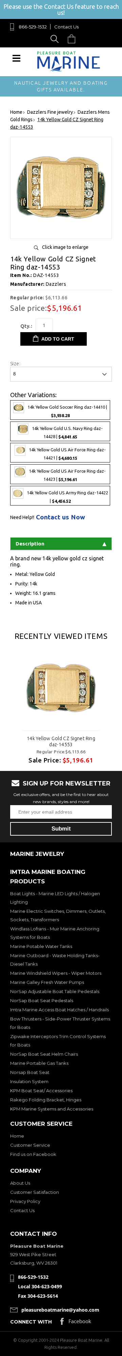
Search (55, 39)
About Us (20, 1183)
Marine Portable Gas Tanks (39, 1063)
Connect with (31, 1322)
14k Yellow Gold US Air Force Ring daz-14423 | (67, 475)
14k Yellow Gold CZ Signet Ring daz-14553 (61, 741)
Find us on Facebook (33, 1154)
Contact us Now (60, 517)
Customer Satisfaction (34, 1192)
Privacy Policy (25, 1201)
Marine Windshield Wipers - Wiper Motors (55, 973)
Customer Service (30, 1145)
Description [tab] (30, 543)
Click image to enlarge (65, 247)
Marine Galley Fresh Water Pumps (47, 982)
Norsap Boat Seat (29, 1072)
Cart (73, 39)
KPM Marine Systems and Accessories (51, 1109)
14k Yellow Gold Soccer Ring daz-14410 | (67, 411)
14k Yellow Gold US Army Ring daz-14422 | (67, 496)
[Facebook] (75, 1323)
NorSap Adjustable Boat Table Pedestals (54, 991)
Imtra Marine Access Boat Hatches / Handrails (59, 1009)
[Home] (68, 70)
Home (17, 1136)
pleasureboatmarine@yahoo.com (60, 1310)
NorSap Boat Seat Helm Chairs (44, 1054)
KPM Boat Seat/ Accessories (41, 1090)
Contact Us (66, 26)
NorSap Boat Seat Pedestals (41, 1000)
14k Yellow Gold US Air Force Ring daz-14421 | (67, 454)
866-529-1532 (33, 26)
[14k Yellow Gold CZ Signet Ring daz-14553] (61, 231)
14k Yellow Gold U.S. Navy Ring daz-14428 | (67, 432)
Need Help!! (22, 517)
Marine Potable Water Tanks (41, 946)
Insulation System (29, 1081)
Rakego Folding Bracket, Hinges (45, 1099)
